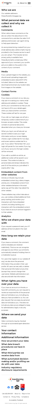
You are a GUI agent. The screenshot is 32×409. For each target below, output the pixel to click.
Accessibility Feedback (16, 400)
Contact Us (6, 397)
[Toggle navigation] (29, 3)
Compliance (25, 397)
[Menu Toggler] (18, 3)
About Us (23, 3)
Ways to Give (26, 393)
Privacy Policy (15, 397)
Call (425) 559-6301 (7, 393)
